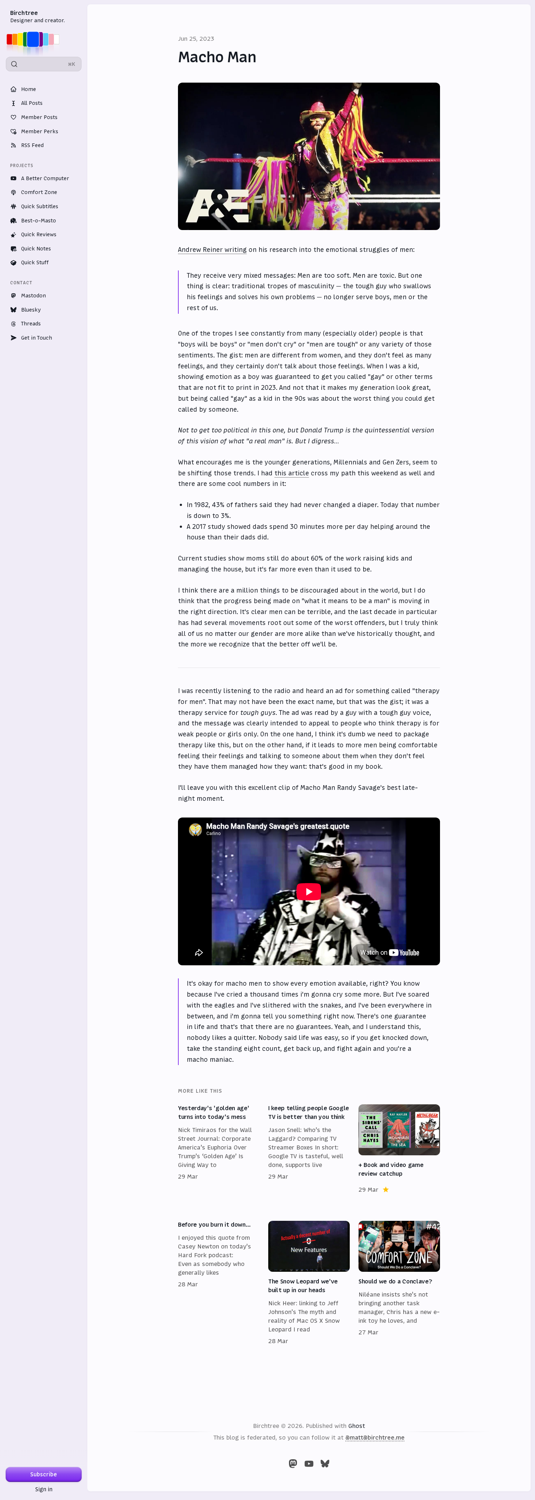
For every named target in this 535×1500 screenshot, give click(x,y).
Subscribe (43, 1474)
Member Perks (39, 131)
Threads (31, 323)
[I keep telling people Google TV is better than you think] (309, 1149)
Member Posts (39, 117)
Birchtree (24, 13)
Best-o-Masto (38, 220)
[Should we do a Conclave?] (399, 1283)
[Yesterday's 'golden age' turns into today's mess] (218, 1149)
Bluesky (31, 309)
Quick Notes (36, 248)
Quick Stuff (35, 262)
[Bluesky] (325, 1463)
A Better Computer (45, 178)
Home (28, 89)
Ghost (356, 1426)
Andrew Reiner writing (212, 249)
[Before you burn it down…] (218, 1283)
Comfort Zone (39, 192)
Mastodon (33, 295)
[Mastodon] (293, 1463)
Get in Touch (36, 337)
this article (291, 473)
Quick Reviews (38, 234)
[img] (35, 39)
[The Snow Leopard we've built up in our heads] (309, 1283)
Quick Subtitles (39, 206)
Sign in (43, 1489)
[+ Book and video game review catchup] (399, 1149)
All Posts (32, 103)
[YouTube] (309, 1463)
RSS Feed (32, 145)
